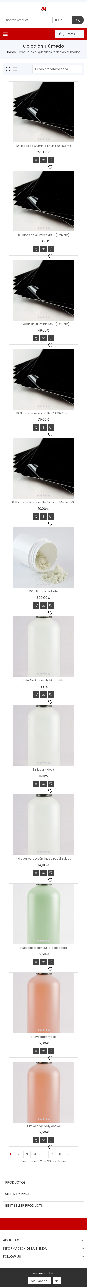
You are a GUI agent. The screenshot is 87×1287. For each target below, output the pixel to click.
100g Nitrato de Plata (43, 591)
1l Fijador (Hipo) (43, 770)
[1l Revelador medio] (43, 1003)
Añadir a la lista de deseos (51, 160)
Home (11, 52)
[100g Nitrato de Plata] (43, 557)
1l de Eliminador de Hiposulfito (43, 680)
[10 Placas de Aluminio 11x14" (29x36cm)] (43, 112)
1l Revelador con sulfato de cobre (43, 948)
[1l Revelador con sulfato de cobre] (43, 914)
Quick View (43, 160)
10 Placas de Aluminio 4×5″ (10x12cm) (43, 235)
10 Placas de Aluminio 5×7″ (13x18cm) (44, 324)
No (57, 1281)
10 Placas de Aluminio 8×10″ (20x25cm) (43, 413)
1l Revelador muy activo (43, 1126)
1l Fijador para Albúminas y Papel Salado (43, 859)
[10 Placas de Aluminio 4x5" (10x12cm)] (43, 201)
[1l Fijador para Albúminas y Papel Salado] (43, 824)
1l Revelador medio (44, 1037)
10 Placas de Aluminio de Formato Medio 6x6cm (45, 502)
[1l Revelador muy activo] (43, 1092)
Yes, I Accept (39, 1281)
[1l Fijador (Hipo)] (43, 735)
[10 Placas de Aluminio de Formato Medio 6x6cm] (43, 468)
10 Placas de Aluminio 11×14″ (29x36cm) (43, 146)
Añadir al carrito (36, 160)
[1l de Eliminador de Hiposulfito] (43, 646)
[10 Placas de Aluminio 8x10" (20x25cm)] (43, 379)
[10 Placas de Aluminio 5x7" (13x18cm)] (43, 290)
